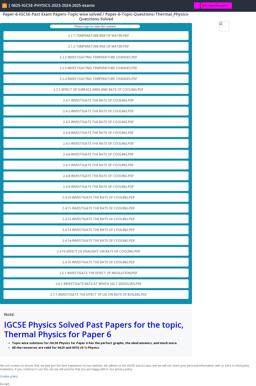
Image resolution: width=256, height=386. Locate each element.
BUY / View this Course (215, 5)
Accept (4, 384)
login (87, 26)
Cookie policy (9, 376)
